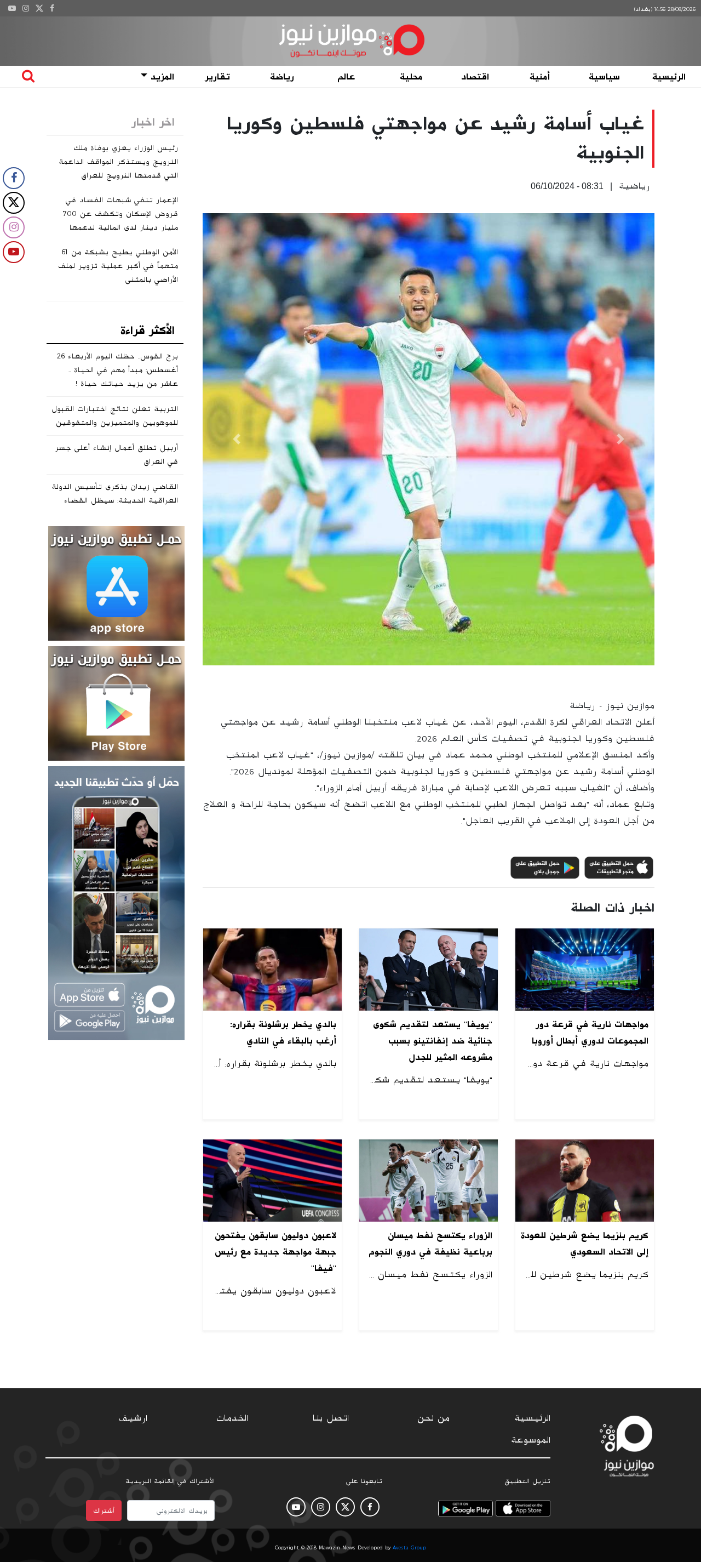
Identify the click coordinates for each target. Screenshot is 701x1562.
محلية (411, 77)
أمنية (540, 77)
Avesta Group (409, 1548)
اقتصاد (475, 77)
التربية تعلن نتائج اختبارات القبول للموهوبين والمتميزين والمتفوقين (114, 415)
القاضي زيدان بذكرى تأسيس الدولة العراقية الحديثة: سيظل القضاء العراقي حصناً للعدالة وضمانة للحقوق (114, 507)
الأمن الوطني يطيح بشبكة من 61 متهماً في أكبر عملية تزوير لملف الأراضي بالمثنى (118, 266)
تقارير (217, 77)
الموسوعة (530, 1440)
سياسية (604, 77)
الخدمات (232, 1418)
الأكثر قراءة (147, 330)
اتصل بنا (331, 1418)
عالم (346, 77)
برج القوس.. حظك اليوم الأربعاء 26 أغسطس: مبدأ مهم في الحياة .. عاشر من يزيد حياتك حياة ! (117, 370)
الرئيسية (669, 77)
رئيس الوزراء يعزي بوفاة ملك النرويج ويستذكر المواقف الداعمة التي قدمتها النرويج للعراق (118, 161)
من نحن (433, 1418)
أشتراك (103, 1510)
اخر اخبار (153, 122)
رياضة (282, 77)
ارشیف (133, 1418)
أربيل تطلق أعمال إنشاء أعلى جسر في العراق (116, 454)
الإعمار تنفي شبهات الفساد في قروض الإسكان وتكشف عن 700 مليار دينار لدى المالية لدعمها (120, 214)
